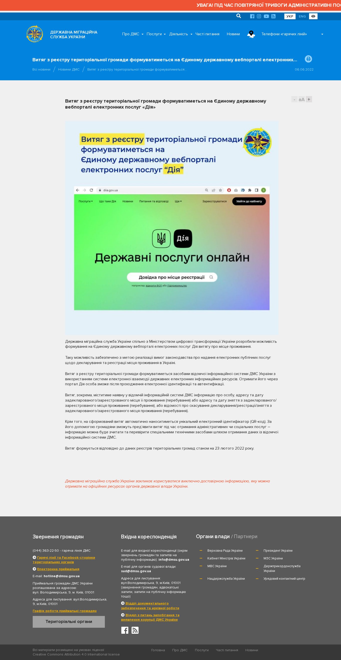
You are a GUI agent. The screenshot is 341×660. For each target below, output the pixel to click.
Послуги (154, 34)
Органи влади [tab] (213, 536)
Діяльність (178, 34)
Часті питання (207, 34)
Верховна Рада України (225, 551)
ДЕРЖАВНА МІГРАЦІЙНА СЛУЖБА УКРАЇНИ (73, 35)
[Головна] (33, 35)
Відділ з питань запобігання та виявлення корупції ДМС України (150, 617)
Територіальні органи (68, 621)
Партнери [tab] (245, 536)
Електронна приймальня (58, 569)
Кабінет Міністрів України (226, 558)
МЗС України (273, 558)
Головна (158, 650)
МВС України (217, 566)
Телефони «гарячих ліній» (284, 34)
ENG (302, 16)
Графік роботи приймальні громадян (65, 611)
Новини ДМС (69, 69)
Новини (233, 34)
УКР (290, 16)
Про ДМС (130, 34)
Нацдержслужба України (226, 579)
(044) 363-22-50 (46, 550)
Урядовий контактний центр (284, 579)
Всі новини (41, 69)
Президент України (278, 551)
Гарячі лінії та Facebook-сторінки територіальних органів (64, 559)
